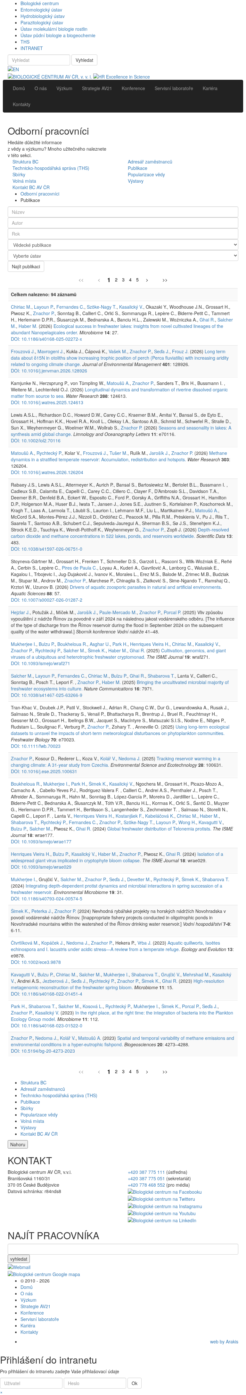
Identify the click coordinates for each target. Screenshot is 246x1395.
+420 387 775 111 (146, 1172)
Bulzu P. (47, 644)
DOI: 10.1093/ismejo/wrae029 (41, 867)
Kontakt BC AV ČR (31, 187)
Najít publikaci (26, 266)
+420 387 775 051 (146, 1178)
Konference (32, 1312)
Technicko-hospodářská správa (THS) (50, 168)
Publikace (137, 168)
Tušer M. (118, 453)
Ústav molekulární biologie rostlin (53, 29)
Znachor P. (44, 313)
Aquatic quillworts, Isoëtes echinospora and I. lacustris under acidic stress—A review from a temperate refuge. (115, 946)
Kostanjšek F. (129, 816)
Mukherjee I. (23, 644)
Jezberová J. (56, 981)
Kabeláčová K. (159, 816)
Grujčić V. (170, 974)
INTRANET (31, 48)
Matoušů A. (118, 383)
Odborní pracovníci (39, 193)
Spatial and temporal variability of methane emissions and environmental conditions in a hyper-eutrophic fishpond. (122, 1041)
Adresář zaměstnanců (150, 161)
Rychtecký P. (49, 453)
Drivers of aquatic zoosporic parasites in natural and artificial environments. (146, 587)
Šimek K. (97, 650)
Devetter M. (139, 879)
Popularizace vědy (146, 174)
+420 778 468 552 (146, 1185)
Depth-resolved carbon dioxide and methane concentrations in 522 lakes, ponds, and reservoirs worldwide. (120, 532)
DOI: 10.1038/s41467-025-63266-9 (46, 695)
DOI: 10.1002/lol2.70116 (36, 440)
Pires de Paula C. (79, 567)
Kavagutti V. (211, 822)
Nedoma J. (130, 758)
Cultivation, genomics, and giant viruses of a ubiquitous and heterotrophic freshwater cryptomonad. (118, 653)
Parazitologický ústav (41, 22)
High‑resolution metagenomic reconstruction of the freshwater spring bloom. (117, 984)
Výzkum (28, 1300)
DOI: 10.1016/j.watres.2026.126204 (47, 472)
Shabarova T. (161, 675)
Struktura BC (25, 161)
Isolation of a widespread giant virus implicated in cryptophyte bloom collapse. (117, 857)
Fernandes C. (70, 307)
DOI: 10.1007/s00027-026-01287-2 (46, 600)
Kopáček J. (52, 943)
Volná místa (24, 181)
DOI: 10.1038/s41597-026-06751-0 (46, 549)
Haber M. (28, 326)
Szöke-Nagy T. (102, 307)
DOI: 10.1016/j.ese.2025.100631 (44, 771)
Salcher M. (74, 650)
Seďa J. (161, 351)
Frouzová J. (23, 351)
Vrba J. (144, 943)
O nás (26, 1293)
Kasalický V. (131, 307)
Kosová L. (93, 1006)
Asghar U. (100, 644)
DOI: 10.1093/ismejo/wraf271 (40, 663)
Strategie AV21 (35, 1306)
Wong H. (187, 822)
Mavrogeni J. (50, 351)
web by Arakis (224, 1341)
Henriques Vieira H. (149, 644)
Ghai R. (207, 319)
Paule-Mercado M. (118, 612)
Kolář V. (108, 758)
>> (165, 279)
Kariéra (27, 1325)
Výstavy (136, 181)
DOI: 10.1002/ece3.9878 (36, 962)
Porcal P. (172, 612)
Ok (134, 1383)
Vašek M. (118, 351)
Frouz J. (180, 351)
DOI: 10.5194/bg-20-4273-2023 (43, 1051)
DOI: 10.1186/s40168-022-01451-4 (46, 993)
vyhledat (18, 1259)
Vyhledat (84, 60)
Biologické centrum (39, 3)
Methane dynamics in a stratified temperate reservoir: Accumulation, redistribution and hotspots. (119, 456)
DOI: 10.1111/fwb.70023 (36, 746)
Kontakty (29, 1332)
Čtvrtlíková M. (25, 943)
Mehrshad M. (196, 974)
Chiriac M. (21, 307)
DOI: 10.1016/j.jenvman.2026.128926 (49, 370)
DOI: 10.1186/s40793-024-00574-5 (46, 898)
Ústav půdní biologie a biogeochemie (57, 35)
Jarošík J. (159, 453)
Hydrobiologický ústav (42, 16)
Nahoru (17, 1144)
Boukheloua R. (72, 644)
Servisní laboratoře (39, 1319)
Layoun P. (44, 307)
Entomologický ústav (41, 9)
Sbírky (18, 174)
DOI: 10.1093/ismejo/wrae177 (41, 841)
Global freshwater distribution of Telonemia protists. (159, 828)
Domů (26, 1287)
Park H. (119, 644)
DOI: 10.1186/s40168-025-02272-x (46, 339)
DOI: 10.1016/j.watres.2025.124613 (47, 402)
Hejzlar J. (20, 612)
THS (24, 41)
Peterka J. (41, 911)
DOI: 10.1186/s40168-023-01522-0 (46, 1025)
